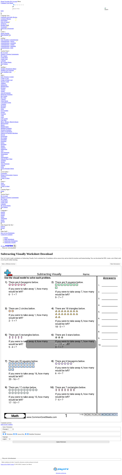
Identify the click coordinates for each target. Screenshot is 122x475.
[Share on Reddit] (10, 246)
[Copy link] (14, 246)
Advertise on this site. (61, 473)
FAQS (8, 464)
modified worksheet (35, 434)
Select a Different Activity (9, 264)
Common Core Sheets (7, 3)
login (2, 11)
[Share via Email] (12, 246)
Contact (12, 464)
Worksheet (10, 434)
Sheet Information (115, 264)
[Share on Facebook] (6, 246)
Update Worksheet (61, 442)
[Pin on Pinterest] (8, 246)
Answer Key (21, 434)
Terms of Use (4, 464)
